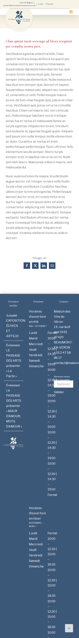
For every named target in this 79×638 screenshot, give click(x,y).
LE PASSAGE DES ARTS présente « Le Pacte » (13, 363)
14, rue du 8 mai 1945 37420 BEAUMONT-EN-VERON (63, 337)
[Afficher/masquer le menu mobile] (71, 12)
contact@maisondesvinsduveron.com (19, 5)
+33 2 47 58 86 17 (26, 3)
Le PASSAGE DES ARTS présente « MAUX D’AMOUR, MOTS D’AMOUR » (13, 408)
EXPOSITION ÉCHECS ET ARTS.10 (13, 328)
